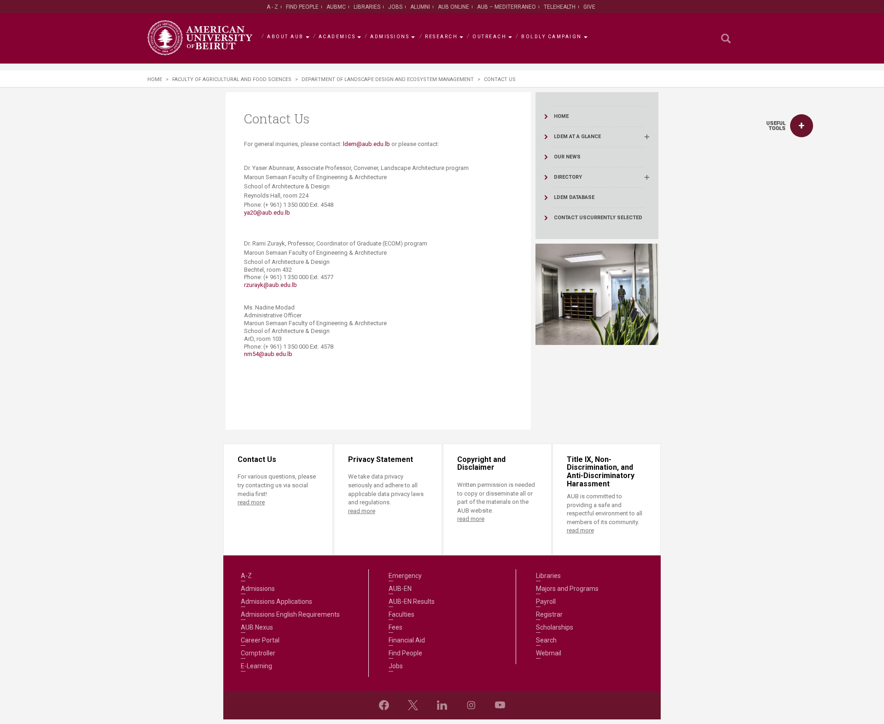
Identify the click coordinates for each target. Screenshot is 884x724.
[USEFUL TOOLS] (801, 126)
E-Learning (256, 666)
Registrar (549, 614)
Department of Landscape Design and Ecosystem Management (388, 79)
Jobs (395, 7)
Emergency (405, 575)
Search (546, 640)
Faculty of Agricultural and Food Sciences (231, 79)
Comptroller (258, 653)
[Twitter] (413, 705)
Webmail (548, 653)
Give (589, 7)
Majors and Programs (567, 588)
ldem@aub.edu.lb (366, 143)
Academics (337, 36)
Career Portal (260, 640)
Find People (302, 7)
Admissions (389, 36)
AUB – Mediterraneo (506, 7)
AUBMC (336, 7)
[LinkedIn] (442, 705)
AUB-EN (400, 588)
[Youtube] (500, 705)
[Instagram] (471, 705)
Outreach (489, 36)
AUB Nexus (257, 627)
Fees (395, 627)
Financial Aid (407, 640)
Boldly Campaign (551, 36)
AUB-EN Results (412, 601)
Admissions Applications (276, 601)
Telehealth (560, 7)
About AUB (285, 36)
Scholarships (554, 627)
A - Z (272, 7)
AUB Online (453, 7)
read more (251, 502)
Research (441, 36)
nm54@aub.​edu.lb (268, 353)
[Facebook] (384, 705)
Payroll (546, 601)
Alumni (420, 7)
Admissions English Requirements (290, 614)
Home (154, 79)
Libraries (367, 7)
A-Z (246, 575)
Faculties (401, 614)
